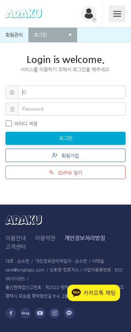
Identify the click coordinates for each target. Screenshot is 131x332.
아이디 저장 (25, 123)
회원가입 (69, 155)
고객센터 (15, 247)
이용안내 (15, 238)
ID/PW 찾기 (69, 172)
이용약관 (45, 238)
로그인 (66, 138)
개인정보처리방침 (84, 238)
